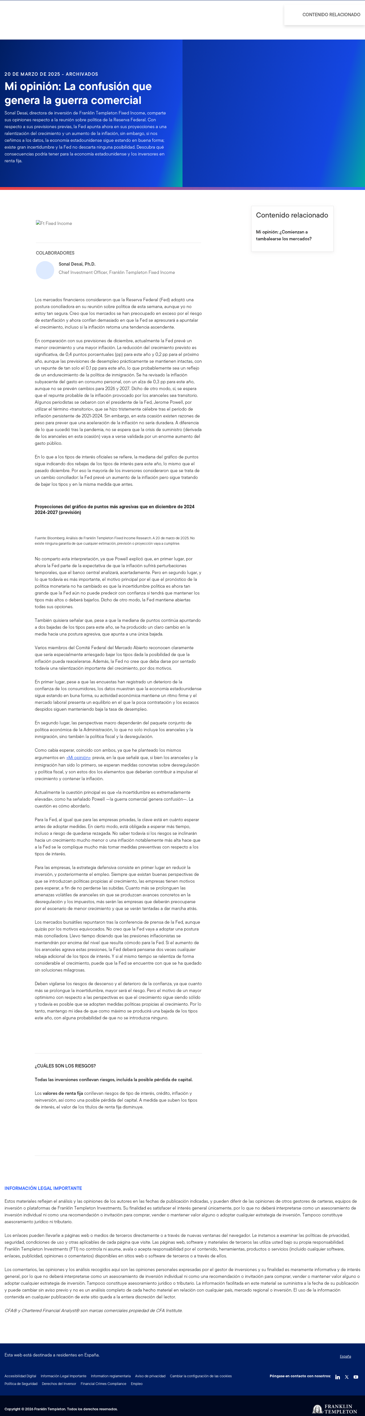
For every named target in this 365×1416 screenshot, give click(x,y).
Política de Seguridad (21, 1383)
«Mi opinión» (78, 757)
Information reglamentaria (111, 1376)
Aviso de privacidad (150, 1376)
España (345, 1356)
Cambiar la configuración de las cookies (201, 1376)
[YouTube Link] (355, 1375)
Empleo (137, 1383)
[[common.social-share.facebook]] (39, 1125)
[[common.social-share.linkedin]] (48, 1125)
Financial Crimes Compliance (103, 1383)
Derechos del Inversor (59, 1383)
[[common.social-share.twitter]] (57, 1125)
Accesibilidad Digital (20, 1376)
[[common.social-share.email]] (66, 1125)
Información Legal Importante (63, 1376)
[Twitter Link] (346, 1375)
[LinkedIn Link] (337, 1375)
